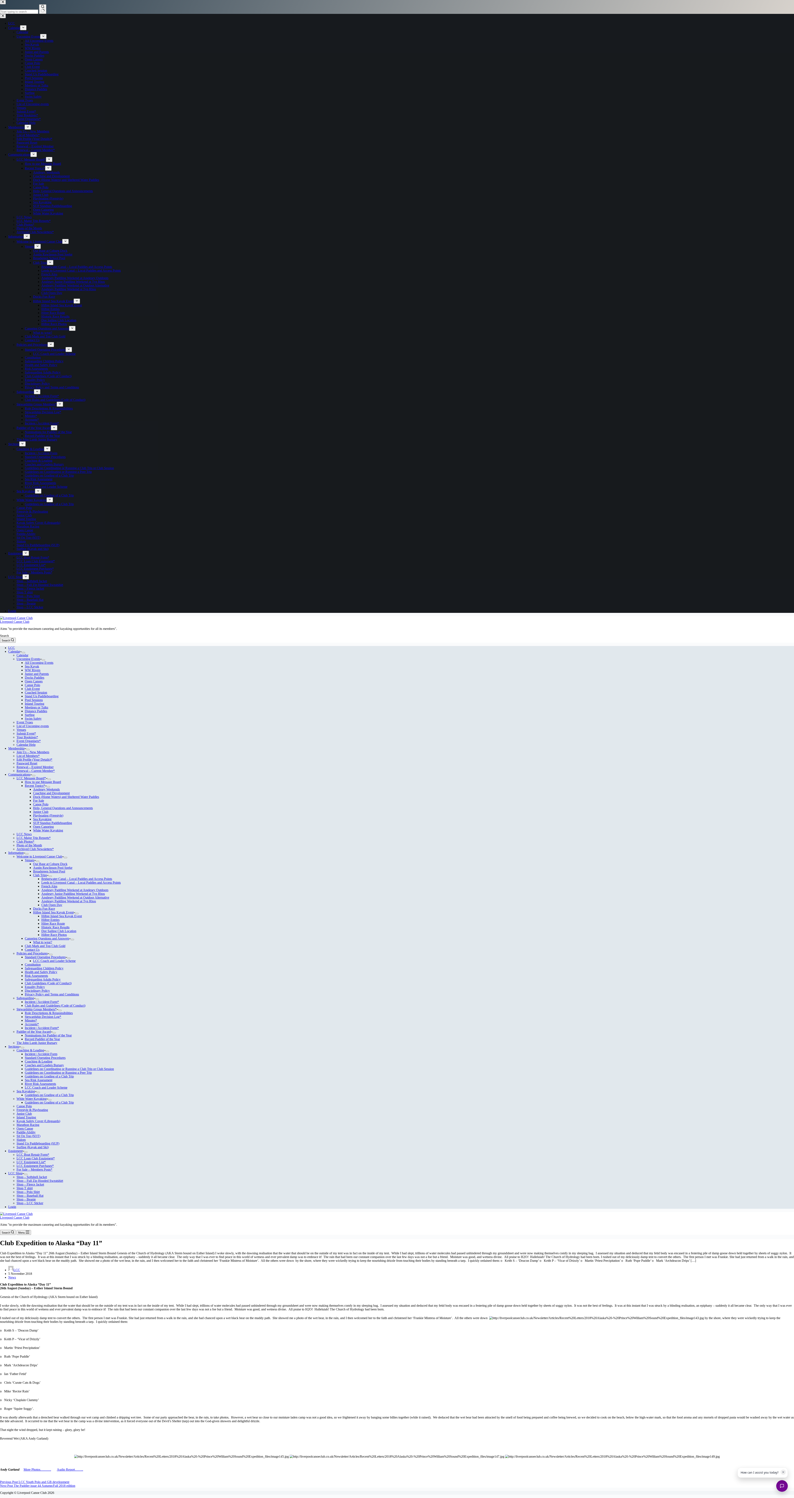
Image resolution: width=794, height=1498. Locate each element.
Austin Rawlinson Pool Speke (52, 867)
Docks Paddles (34, 677)
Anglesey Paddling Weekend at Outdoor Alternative (75, 897)
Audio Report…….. (70, 1469)
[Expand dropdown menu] (23, 652)
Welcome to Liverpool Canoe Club (39, 856)
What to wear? (42, 942)
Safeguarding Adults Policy (43, 979)
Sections (13, 1046)
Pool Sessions (34, 700)
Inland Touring (34, 703)
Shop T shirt (25, 1188)
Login (12, 1207)
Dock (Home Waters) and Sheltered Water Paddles (66, 797)
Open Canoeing (43, 826)
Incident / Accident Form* (42, 1002)
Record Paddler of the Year (42, 1039)
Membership (16, 748)
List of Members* (28, 756)
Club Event (32, 689)
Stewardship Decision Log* (43, 1016)
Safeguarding (25, 998)
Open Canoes (34, 681)
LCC (11, 648)
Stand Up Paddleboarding (42, 696)
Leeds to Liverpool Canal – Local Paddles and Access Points (81, 882)
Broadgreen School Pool (49, 871)
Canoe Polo (32, 685)
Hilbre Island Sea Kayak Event (53, 912)
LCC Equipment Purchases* (35, 1166)
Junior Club (40, 811)
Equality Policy (35, 987)
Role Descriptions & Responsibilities (49, 1013)
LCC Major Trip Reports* (34, 838)
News (12, 1277)
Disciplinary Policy (37, 990)
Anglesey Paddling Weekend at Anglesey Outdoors (74, 890)
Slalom (21, 1139)
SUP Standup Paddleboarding (52, 823)
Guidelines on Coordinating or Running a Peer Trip (58, 1072)
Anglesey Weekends (46, 789)
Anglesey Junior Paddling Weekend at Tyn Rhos (73, 893)
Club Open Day (51, 905)
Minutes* (31, 1020)
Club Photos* (25, 841)
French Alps (49, 886)
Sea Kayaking (42, 819)
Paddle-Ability (26, 1132)
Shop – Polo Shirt (28, 1192)
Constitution (33, 964)
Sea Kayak (32, 666)
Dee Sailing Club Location (58, 931)
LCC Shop (15, 1173)
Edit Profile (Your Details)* (34, 759)
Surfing (30, 715)
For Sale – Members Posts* (34, 1169)
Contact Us (32, 949)
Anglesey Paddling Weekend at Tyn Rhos (68, 901)
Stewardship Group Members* (37, 1009)
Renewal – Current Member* (36, 771)
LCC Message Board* (31, 778)
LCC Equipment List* (31, 1162)
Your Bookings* (27, 737)
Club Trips (40, 875)
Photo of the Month (29, 845)
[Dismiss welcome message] (783, 1472)
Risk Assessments (36, 975)
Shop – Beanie (26, 1199)
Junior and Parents (37, 674)
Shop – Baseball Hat (30, 1195)
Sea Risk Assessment (38, 1080)
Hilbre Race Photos (54, 934)
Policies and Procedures (32, 953)
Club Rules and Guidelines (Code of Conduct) (55, 1005)
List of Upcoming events (33, 726)
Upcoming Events (28, 659)
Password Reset (27, 763)
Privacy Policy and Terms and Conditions (52, 994)
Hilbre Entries (50, 920)
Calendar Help (26, 744)
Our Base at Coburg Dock (50, 864)
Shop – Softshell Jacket (32, 1177)
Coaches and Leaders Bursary (44, 1065)
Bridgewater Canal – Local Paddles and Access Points (76, 879)
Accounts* (32, 1024)
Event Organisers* (29, 741)
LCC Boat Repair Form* (33, 1154)
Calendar (14, 651)
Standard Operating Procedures (45, 957)
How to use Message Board (43, 782)
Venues (21, 730)
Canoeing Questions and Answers (47, 938)
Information (16, 852)
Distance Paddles (36, 711)
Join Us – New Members (33, 752)
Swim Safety (33, 718)
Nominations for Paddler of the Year (48, 1035)
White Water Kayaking (48, 830)
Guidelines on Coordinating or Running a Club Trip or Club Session (69, 1069)
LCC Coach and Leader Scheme (54, 961)
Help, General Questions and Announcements (63, 808)
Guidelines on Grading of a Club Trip (49, 1076)
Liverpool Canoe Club (14, 621)
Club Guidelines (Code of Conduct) (48, 983)
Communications (19, 774)
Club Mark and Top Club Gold (45, 946)
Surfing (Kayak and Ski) (33, 1147)
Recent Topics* (35, 785)
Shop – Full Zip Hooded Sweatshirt (40, 1180)
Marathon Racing (28, 1125)
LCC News (24, 834)
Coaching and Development (51, 793)
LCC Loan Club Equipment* (36, 1158)
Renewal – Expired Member (35, 767)
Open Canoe (25, 1128)
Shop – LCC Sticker (30, 1203)
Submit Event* (26, 733)
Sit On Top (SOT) (28, 1136)
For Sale (38, 800)
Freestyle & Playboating (32, 1110)
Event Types (25, 722)
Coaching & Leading (30, 1050)
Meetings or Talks (36, 707)
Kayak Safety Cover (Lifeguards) (38, 1121)
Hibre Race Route (53, 923)
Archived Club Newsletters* (35, 849)
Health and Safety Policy (41, 972)
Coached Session (36, 692)
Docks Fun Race (44, 908)
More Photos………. (37, 1469)
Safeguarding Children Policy (44, 968)
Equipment (15, 1151)
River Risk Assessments (40, 1084)
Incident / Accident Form (41, 1054)
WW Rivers (32, 670)
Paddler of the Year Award (34, 1031)
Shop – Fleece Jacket (30, 1184)
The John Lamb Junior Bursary (37, 1043)
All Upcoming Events (39, 662)
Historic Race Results (55, 927)
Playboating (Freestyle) (48, 815)
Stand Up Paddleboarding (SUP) (38, 1143)
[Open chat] (782, 1486)
